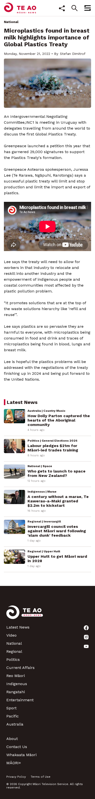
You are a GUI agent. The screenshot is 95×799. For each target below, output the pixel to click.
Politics (13, 659)
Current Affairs (20, 667)
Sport (11, 708)
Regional (14, 651)
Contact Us (16, 746)
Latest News (17, 627)
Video (11, 635)
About (12, 738)
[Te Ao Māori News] (24, 615)
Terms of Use (40, 776)
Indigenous (16, 683)
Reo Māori (15, 675)
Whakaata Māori (21, 754)
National (11, 22)
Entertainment (20, 700)
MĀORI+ (13, 763)
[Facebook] (86, 628)
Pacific (12, 716)
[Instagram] (86, 637)
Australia (14, 724)
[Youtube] (86, 646)
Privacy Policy (16, 776)
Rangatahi (15, 692)
